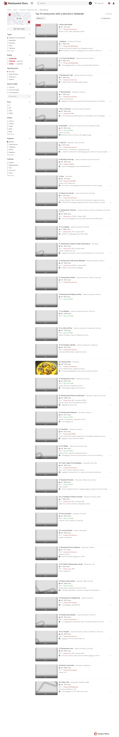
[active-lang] (109, 3)
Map (20, 18)
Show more (10, 50)
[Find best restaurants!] (16, 3)
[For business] (32, 3)
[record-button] (90, 3)
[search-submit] (38, 3)
